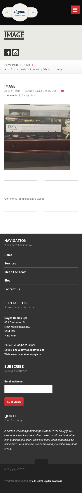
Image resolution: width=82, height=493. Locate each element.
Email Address (14, 381)
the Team (15, 272)
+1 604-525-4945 (24, 345)
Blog (7, 280)
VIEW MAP (10, 335)
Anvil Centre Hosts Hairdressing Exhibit (27, 69)
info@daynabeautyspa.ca (28, 349)
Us (12, 289)
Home (8, 255)
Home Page (11, 64)
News (27, 64)
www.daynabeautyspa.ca (26, 354)
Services (10, 263)
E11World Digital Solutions (47, 480)
